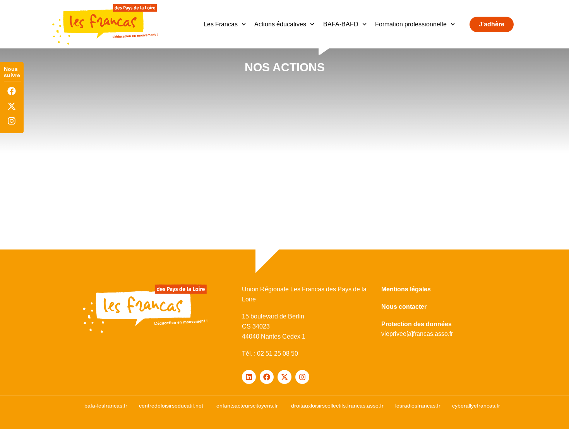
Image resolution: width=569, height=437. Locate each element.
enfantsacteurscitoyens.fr (247, 406)
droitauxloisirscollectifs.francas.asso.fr (337, 406)
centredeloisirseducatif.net (171, 406)
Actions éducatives (280, 24)
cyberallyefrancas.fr (476, 406)
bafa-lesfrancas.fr (105, 406)
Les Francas (221, 24)
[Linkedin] (249, 377)
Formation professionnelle (411, 24)
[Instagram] (12, 121)
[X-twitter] (12, 106)
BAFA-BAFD (340, 24)
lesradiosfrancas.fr (417, 406)
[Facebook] (12, 91)
